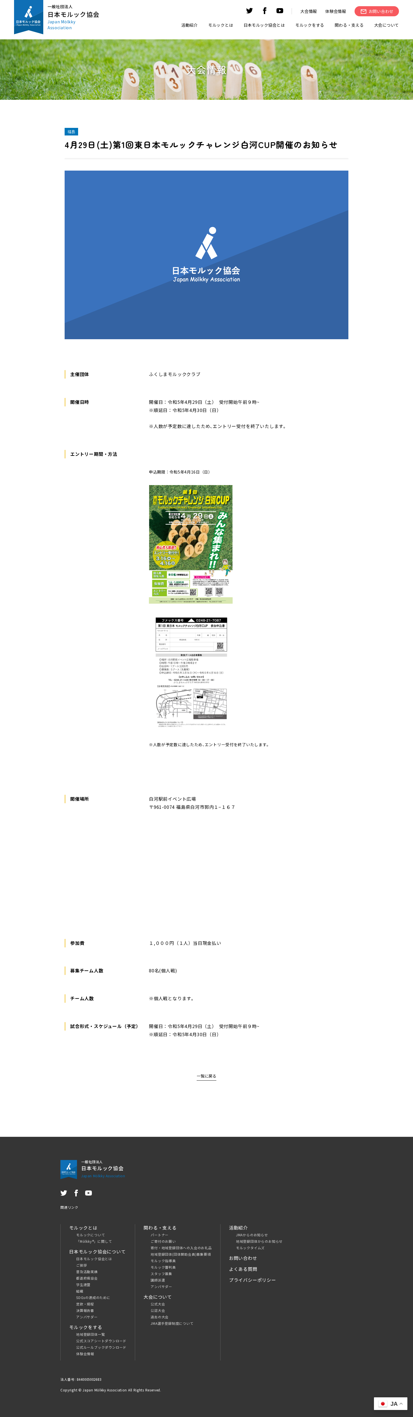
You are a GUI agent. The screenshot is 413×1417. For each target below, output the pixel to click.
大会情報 (308, 11)
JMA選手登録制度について (172, 1323)
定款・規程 (85, 1303)
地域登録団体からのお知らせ (259, 1241)
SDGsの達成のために (93, 1297)
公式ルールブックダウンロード (101, 1347)
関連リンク (69, 1207)
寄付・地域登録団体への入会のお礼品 (181, 1247)
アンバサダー (87, 1316)
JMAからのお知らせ (252, 1234)
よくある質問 (243, 1269)
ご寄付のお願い (163, 1241)
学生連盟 (83, 1284)
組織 (79, 1291)
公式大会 (158, 1303)
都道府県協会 (87, 1278)
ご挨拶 (81, 1265)
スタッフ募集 (161, 1273)
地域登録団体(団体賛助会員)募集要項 (181, 1254)
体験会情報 (335, 11)
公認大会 (158, 1310)
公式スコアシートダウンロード (101, 1340)
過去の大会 (160, 1316)
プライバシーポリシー (252, 1279)
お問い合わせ (243, 1258)
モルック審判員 (163, 1267)
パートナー (160, 1234)
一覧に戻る (206, 1076)
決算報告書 (85, 1310)
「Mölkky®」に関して (94, 1241)
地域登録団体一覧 (90, 1334)
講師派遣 (158, 1280)
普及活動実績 (87, 1271)
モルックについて (90, 1234)
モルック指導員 (163, 1260)
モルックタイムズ (250, 1247)
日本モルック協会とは (94, 1258)
